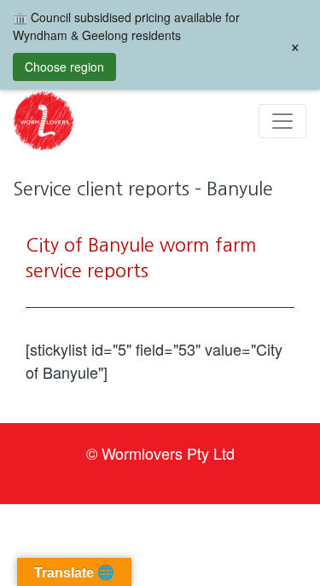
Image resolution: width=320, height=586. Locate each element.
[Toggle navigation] (282, 121)
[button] (43, 121)
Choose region (64, 66)
